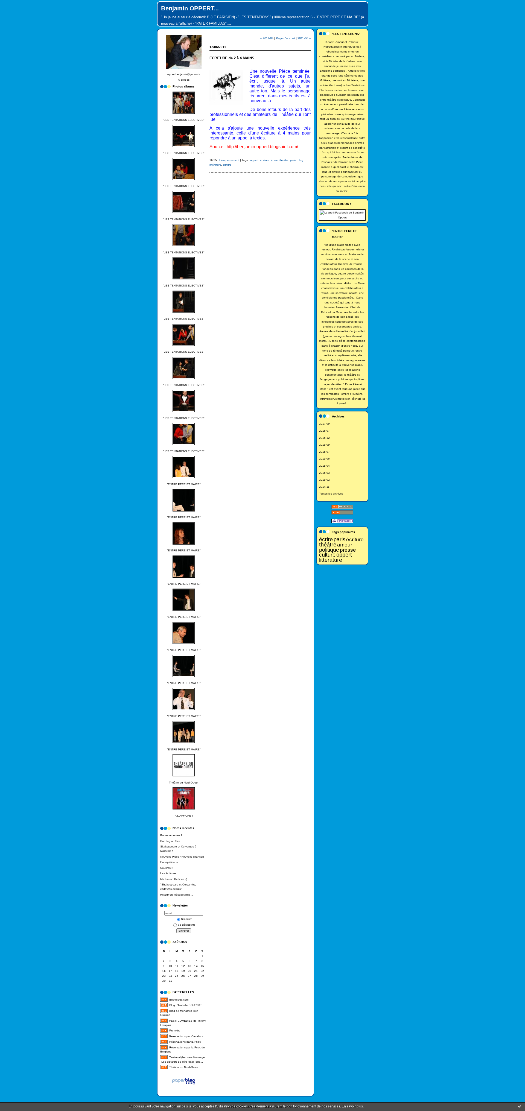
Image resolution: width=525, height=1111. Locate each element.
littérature (330, 560)
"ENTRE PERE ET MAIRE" (184, 484)
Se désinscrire (187, 924)
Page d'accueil (285, 38)
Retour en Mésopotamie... (176, 894)
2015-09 (324, 444)
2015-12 (324, 437)
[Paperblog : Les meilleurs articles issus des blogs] (184, 1085)
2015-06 (324, 458)
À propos (183, 79)
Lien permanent (229, 160)
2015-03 (324, 472)
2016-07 (324, 430)
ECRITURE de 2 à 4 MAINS (231, 58)
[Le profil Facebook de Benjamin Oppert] (342, 217)
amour (344, 545)
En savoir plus (352, 1106)
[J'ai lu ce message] (519, 1106)
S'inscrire (186, 918)
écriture (355, 539)
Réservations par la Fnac (185, 1041)
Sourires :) (166, 867)
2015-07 (324, 451)
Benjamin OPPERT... (190, 8)
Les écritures (168, 873)
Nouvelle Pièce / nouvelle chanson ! (183, 856)
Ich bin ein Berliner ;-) (173, 879)
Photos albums (183, 86)
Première (174, 1030)
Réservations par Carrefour (186, 1036)
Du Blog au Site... (171, 841)
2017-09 (324, 423)
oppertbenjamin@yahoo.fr (183, 74)
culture (327, 555)
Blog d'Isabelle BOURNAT (185, 1005)
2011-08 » (304, 38)
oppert (344, 555)
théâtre (327, 545)
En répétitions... (170, 862)
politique (329, 550)
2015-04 (324, 465)
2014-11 (324, 486)
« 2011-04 (266, 38)
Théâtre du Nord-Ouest (183, 782)
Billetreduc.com (178, 999)
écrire (326, 539)
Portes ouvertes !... (172, 835)
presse (348, 550)
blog (300, 160)
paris (339, 539)
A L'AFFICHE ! (184, 815)
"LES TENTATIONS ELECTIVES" (184, 119)
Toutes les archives (331, 493)
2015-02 (324, 479)
